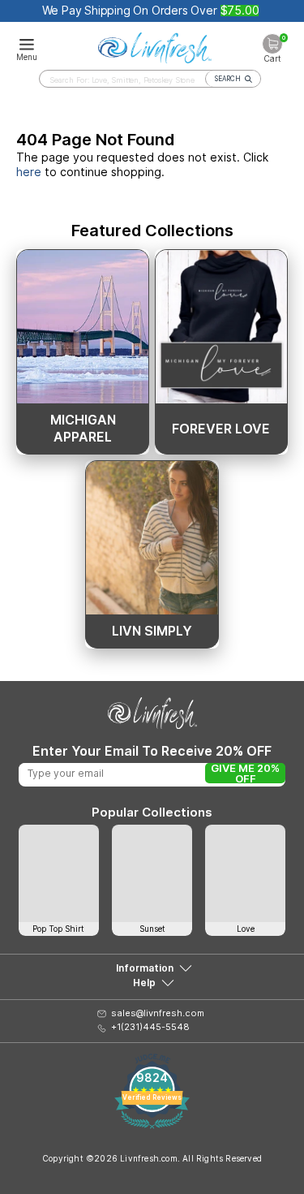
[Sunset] (152, 873)
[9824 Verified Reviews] (152, 1124)
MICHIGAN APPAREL (83, 428)
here (28, 172)
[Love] (245, 873)
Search (228, 79)
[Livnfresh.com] (155, 45)
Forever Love (221, 428)
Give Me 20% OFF (245, 773)
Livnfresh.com (149, 1158)
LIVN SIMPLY (152, 631)
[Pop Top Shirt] (59, 873)
